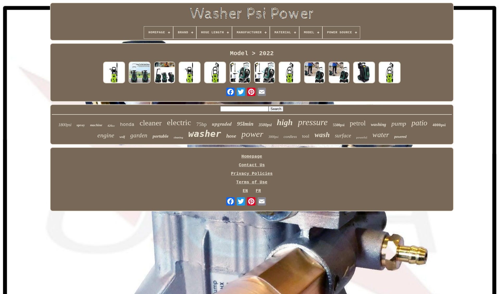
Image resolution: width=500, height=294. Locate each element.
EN (245, 191)
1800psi (64, 125)
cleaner (151, 123)
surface (343, 135)
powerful (361, 137)
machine (96, 125)
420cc (111, 125)
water (380, 135)
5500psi (339, 125)
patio (419, 122)
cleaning (178, 137)
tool (305, 136)
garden (138, 135)
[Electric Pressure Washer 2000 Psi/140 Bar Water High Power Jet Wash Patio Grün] (364, 73)
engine (105, 135)
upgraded (222, 123)
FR (258, 191)
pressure (313, 122)
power (252, 134)
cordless (290, 137)
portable (160, 136)
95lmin (245, 123)
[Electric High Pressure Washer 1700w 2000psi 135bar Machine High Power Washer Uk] (215, 73)
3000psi (273, 137)
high (285, 122)
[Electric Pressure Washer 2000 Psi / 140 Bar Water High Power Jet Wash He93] (240, 73)
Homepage (251, 156)
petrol (358, 123)
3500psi (265, 125)
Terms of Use (251, 182)
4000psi (439, 125)
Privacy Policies (252, 173)
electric (179, 122)
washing (378, 124)
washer (204, 134)
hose (231, 136)
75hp (201, 124)
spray (81, 125)
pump (398, 123)
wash (322, 135)
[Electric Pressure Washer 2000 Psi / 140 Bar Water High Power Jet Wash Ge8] (315, 73)
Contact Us (252, 165)
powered (400, 137)
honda (127, 124)
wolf (122, 137)
